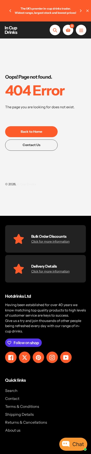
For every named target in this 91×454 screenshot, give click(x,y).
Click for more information (50, 241)
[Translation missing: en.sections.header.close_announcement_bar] (87, 10)
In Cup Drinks (11, 30)
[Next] (80, 10)
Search (11, 390)
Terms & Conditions (22, 406)
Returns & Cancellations (26, 422)
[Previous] (10, 10)
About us (13, 430)
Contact (12, 398)
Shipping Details (19, 414)
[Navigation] (81, 30)
